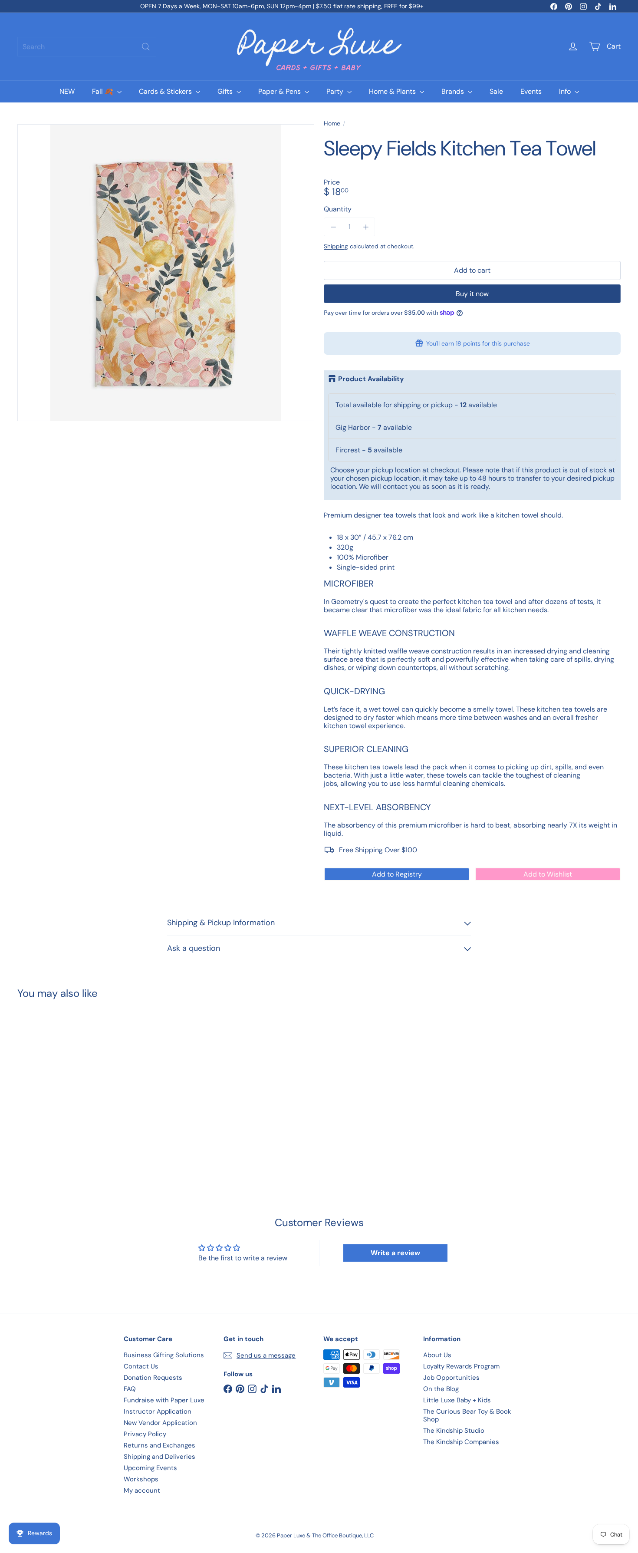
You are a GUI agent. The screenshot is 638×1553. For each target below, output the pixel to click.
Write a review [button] (395, 1252)
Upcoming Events (150, 1468)
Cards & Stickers (166, 91)
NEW (67, 91)
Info (565, 91)
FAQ (130, 1389)
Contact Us (141, 1366)
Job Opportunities (451, 1377)
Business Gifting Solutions (164, 1355)
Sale (496, 91)
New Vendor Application (160, 1422)
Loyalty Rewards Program (461, 1366)
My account (142, 1490)
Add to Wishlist (547, 874)
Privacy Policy (145, 1434)
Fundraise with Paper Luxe (164, 1400)
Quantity (338, 209)
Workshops (141, 1479)
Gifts (225, 91)
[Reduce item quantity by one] (333, 227)
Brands (453, 91)
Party (335, 91)
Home (332, 123)
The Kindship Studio (453, 1430)
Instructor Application (157, 1411)
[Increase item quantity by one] (365, 227)
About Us (437, 1355)
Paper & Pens (280, 91)
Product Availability (371, 379)
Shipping (336, 246)
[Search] (145, 46)
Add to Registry (397, 874)
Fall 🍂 (103, 91)
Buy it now (472, 293)
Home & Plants (393, 91)
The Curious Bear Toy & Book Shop (467, 1415)
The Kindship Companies (461, 1442)
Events (531, 91)
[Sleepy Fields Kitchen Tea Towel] (64, 1082)
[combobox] (86, 46)
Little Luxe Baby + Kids (457, 1400)
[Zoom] (166, 273)
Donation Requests (153, 1377)
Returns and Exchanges (159, 1445)
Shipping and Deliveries (159, 1456)
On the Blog (441, 1389)
